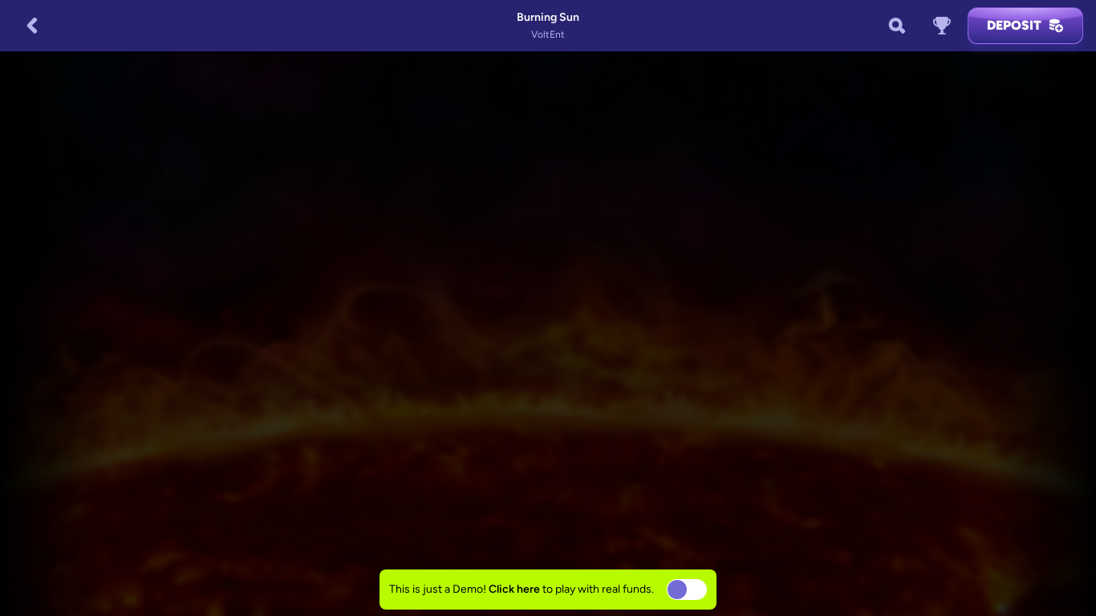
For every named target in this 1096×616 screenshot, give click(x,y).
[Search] (897, 25)
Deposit (1014, 25)
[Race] (942, 25)
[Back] (32, 25)
